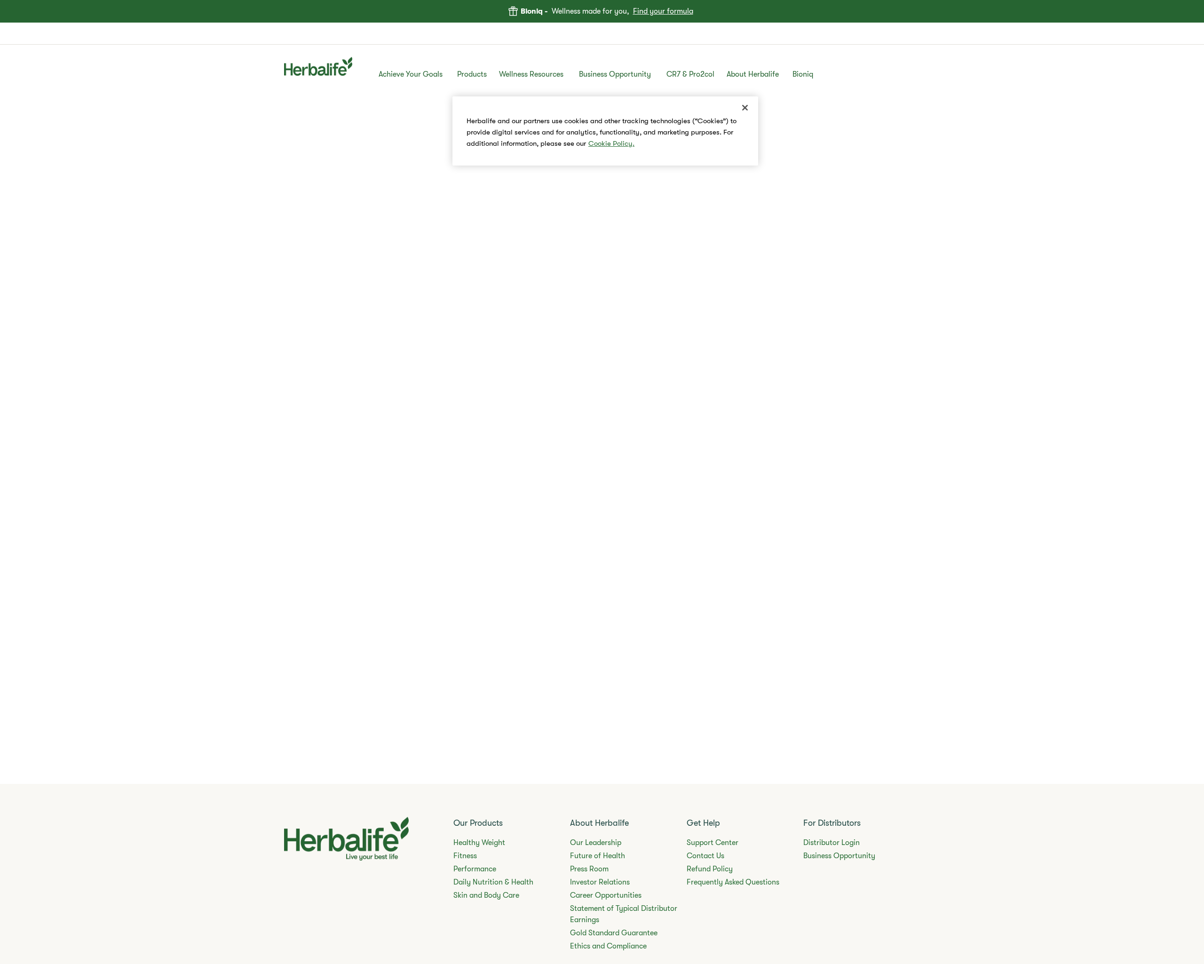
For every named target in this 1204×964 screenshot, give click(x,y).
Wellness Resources (531, 74)
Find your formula (663, 11)
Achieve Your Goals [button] (411, 74)
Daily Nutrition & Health (493, 882)
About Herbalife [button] (753, 74)
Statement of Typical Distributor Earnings (623, 914)
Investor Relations (600, 882)
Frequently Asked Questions (733, 882)
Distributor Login (831, 842)
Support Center (712, 842)
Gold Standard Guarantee (613, 933)
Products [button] (472, 74)
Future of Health (597, 856)
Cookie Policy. (611, 143)
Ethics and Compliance (608, 946)
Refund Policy (710, 869)
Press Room (589, 869)
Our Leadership (595, 842)
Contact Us (705, 856)
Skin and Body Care (486, 895)
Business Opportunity (615, 74)
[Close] (745, 107)
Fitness (465, 856)
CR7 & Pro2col (690, 74)
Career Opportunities (606, 895)
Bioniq (802, 74)
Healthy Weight (479, 842)
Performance (474, 869)
